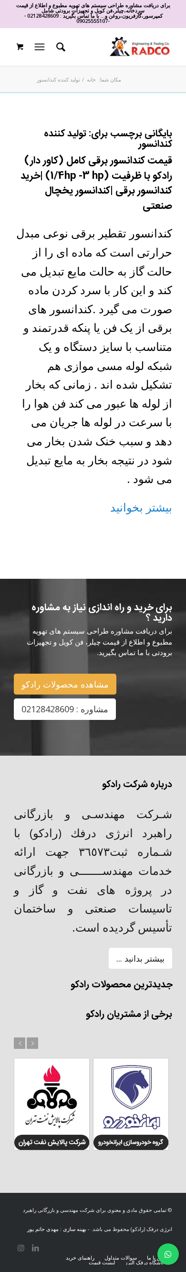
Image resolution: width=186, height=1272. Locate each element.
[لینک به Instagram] (21, 1248)
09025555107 (92, 20)
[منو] (38, 46)
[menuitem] (59, 47)
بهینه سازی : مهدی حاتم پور (56, 1228)
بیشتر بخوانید (141, 507)
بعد (32, 1043)
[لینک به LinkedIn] (35, 1248)
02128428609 (43, 15)
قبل (19, 1043)
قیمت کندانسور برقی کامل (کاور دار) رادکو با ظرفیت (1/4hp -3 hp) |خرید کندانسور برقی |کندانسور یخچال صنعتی (96, 184)
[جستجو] (59, 47)
